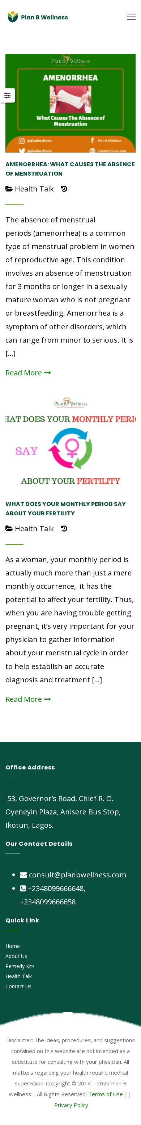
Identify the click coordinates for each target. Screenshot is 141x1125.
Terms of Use (105, 1094)
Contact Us (18, 986)
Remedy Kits (20, 966)
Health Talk (34, 189)
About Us (16, 956)
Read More (24, 373)
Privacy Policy (71, 1104)
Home (12, 946)
